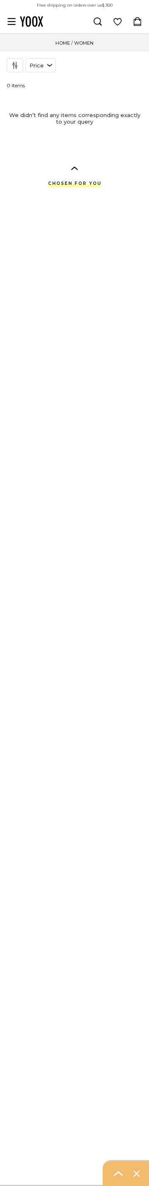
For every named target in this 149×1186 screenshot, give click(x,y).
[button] (74, 168)
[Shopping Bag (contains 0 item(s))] (137, 21)
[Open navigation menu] (11, 21)
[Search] (97, 21)
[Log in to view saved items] (117, 21)
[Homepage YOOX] (31, 21)
